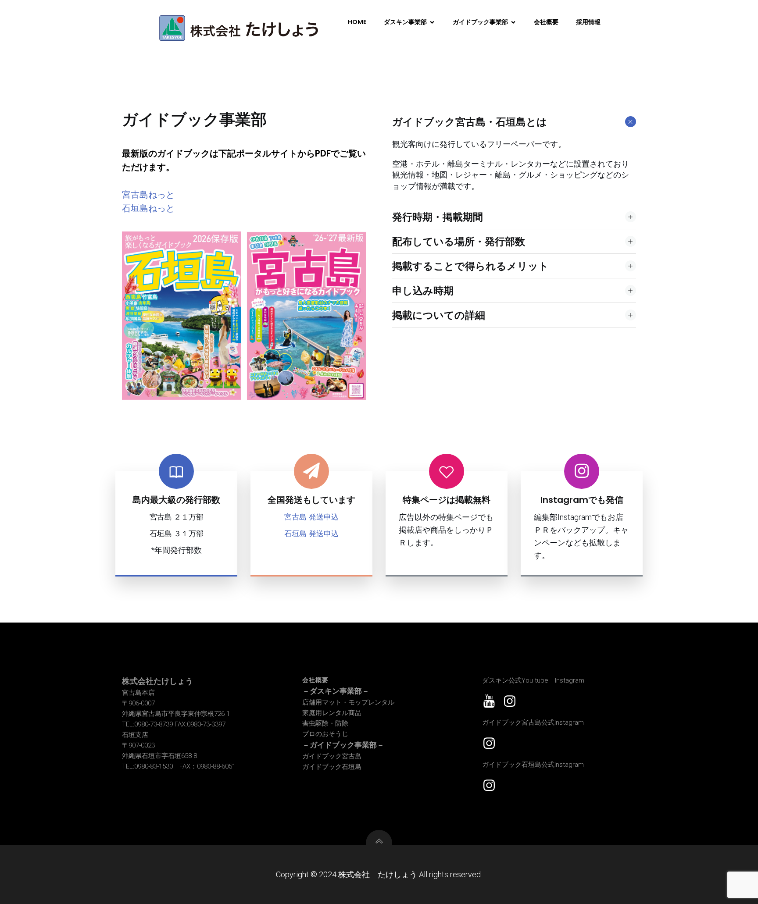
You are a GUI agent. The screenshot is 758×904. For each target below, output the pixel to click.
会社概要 (546, 22)
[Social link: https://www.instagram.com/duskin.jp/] (513, 701)
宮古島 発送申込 (311, 517)
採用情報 (588, 22)
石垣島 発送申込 (311, 533)
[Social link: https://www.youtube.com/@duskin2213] (492, 701)
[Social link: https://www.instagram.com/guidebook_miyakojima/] (492, 744)
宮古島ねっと (148, 195)
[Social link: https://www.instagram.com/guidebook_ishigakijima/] (492, 786)
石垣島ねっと (148, 208)
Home (357, 22)
